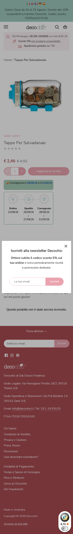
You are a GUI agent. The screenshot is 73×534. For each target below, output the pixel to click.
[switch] (64, 529)
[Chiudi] (66, 246)
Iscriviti (54, 281)
